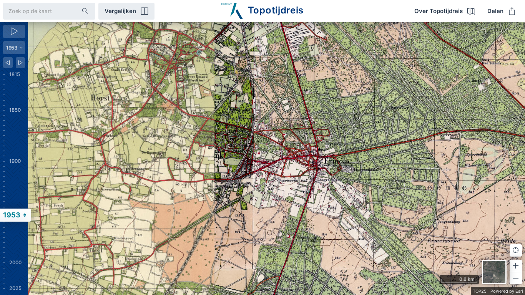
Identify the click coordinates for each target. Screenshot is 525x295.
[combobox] (36, 10)
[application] (276, 158)
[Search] (85, 11)
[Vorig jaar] (8, 62)
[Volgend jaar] (20, 62)
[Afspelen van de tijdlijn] (14, 31)
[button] (516, 266)
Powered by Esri (506, 291)
